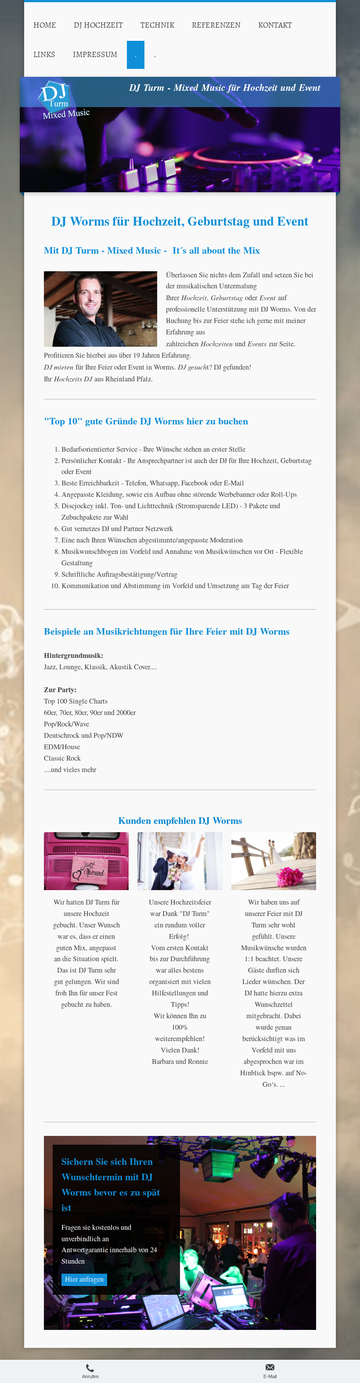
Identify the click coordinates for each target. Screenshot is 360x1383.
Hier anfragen (84, 1279)
